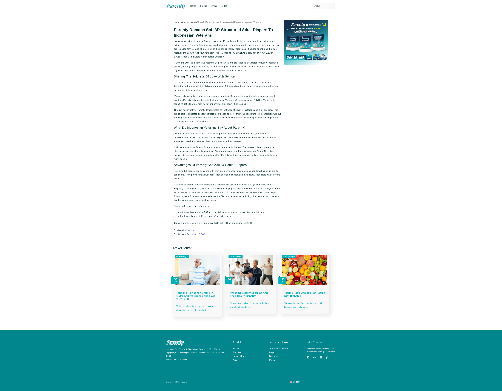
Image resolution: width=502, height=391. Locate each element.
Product (203, 6)
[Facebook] (308, 357)
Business (273, 356)
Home (193, 6)
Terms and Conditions (279, 348)
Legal (272, 352)
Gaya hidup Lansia (189, 22)
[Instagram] (320, 357)
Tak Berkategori (182, 257)
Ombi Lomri (190, 230)
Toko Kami (238, 352)
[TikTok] (327, 357)
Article (214, 6)
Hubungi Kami (239, 356)
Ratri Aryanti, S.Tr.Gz (196, 234)
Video (224, 6)
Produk (236, 348)
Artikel (236, 360)
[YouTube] (314, 357)
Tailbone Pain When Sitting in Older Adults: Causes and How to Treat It (195, 296)
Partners (273, 360)
